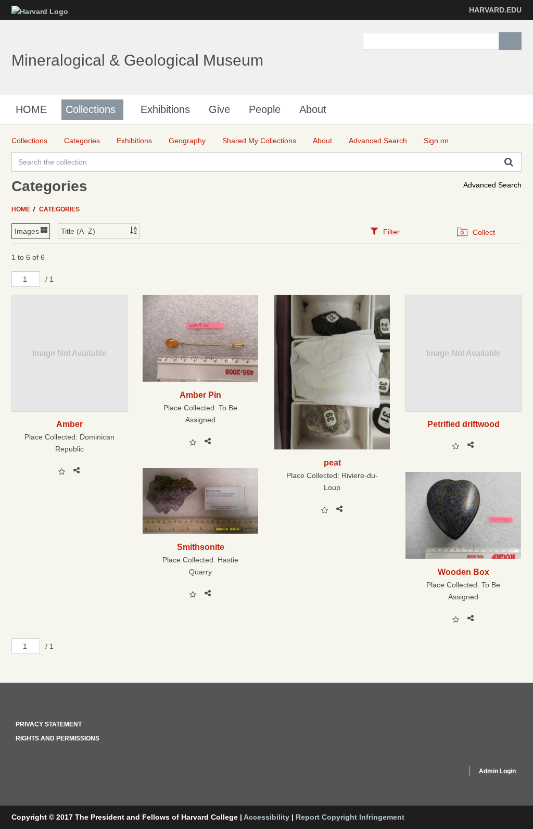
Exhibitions (165, 109)
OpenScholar (439, 773)
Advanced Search (492, 185)
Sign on (436, 140)
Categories (59, 209)
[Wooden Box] (463, 515)
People (265, 109)
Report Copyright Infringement (350, 817)
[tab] (384, 231)
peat (332, 462)
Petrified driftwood (463, 424)
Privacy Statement (49, 724)
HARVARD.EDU (495, 10)
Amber (69, 424)
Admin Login (497, 771)
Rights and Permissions (57, 738)
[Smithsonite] (201, 500)
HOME (31, 109)
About (312, 109)
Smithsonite (200, 546)
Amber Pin (200, 394)
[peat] (332, 372)
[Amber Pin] (201, 338)
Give (219, 109)
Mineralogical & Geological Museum (137, 60)
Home (21, 209)
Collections (91, 109)
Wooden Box (463, 571)
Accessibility (266, 817)
